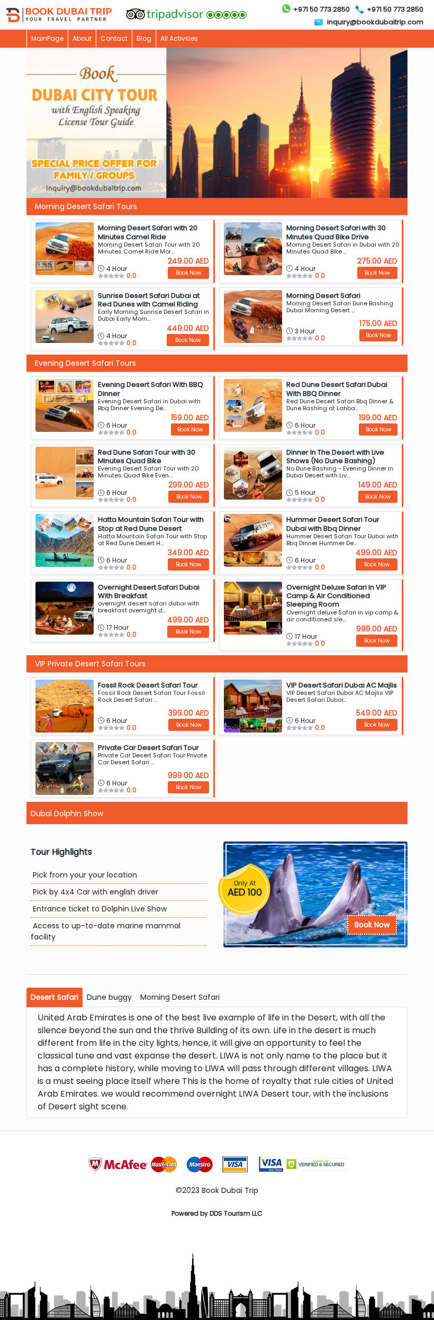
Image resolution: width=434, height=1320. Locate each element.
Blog (144, 38)
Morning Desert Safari (180, 997)
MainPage (47, 38)
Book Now (372, 924)
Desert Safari (54, 997)
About (82, 38)
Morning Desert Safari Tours (86, 206)
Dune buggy (109, 997)
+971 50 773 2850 (321, 9)
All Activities (179, 38)
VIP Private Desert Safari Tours (90, 663)
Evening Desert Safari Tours (85, 363)
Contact (114, 38)
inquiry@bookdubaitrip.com (375, 22)
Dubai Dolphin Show (67, 813)
